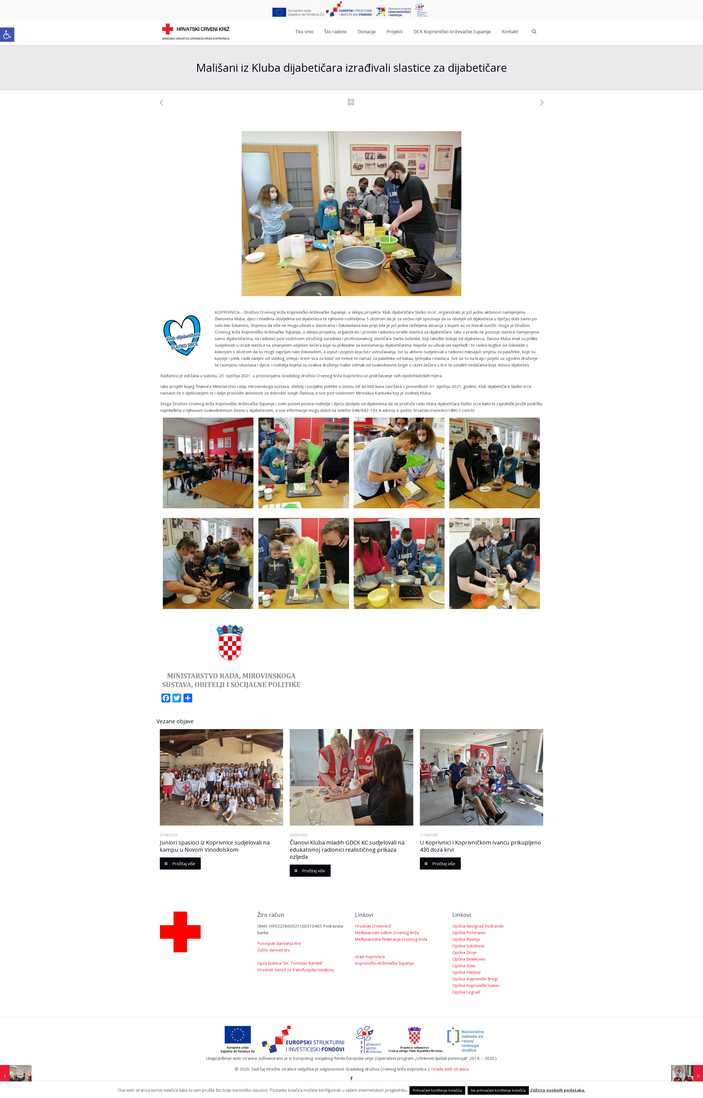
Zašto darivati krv (273, 950)
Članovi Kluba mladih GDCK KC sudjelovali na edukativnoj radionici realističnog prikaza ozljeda (347, 849)
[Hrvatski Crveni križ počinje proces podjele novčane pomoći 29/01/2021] (687, 1076)
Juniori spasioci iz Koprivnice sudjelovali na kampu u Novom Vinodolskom (215, 846)
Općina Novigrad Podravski (477, 926)
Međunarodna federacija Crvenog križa (391, 939)
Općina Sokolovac (468, 945)
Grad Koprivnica (370, 956)
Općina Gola (463, 965)
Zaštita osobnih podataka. (557, 1090)
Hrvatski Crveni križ (373, 926)
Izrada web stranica (449, 1069)
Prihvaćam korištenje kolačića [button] (437, 1090)
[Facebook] (352, 1078)
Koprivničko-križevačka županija (384, 963)
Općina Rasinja (466, 939)
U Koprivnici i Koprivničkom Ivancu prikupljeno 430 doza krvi (480, 846)
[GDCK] (196, 31)
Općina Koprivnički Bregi (475, 978)
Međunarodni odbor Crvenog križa (387, 932)
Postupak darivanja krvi (279, 943)
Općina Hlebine (466, 972)
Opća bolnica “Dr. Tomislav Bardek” (290, 963)
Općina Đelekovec (469, 959)
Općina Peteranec (469, 932)
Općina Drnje (464, 952)
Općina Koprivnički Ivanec (476, 985)
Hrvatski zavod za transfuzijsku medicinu (295, 969)
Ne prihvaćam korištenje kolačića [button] (498, 1090)
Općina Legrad (466, 992)
